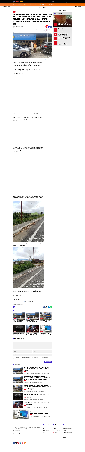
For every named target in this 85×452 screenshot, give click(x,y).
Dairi (55, 428)
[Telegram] (49, 307)
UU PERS (64, 437)
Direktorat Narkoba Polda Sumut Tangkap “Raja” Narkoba (63, 42)
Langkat (55, 427)
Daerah (44, 427)
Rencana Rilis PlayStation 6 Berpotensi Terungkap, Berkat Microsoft (18, 334)
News (44, 428)
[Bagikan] (51, 27)
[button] (66, 2)
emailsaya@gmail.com (19, 433)
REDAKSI (64, 436)
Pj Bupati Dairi (57, 434)
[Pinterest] (18, 443)
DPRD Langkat (57, 430)
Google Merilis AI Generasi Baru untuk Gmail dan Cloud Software (32, 334)
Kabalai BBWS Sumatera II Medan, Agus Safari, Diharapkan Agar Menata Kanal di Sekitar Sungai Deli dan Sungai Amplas (45, 322)
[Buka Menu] (71, 1)
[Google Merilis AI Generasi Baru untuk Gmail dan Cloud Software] (32, 328)
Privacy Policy (66, 434)
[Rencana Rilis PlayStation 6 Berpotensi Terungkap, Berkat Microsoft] (19, 328)
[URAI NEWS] (19, 1)
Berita (14, 11)
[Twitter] (46, 307)
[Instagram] (22, 443)
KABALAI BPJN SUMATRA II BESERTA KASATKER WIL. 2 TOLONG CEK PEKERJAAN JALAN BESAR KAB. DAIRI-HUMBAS (18, 322)
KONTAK (64, 430)
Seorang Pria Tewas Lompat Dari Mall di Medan (64, 29)
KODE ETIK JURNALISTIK (67, 428)
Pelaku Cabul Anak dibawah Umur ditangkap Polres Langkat (64, 38)
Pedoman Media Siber (67, 432)
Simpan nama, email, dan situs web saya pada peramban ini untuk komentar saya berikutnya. (31, 358)
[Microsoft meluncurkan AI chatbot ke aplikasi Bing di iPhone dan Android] (46, 328)
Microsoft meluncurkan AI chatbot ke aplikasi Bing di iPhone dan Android (45, 334)
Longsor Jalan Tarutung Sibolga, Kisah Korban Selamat (63, 34)
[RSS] (25, 443)
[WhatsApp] (51, 307)
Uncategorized (46, 430)
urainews (17, 26)
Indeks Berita (65, 427)
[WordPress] (20, 443)
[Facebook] (44, 307)
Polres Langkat (57, 432)
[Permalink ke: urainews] (14, 27)
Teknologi (45, 434)
